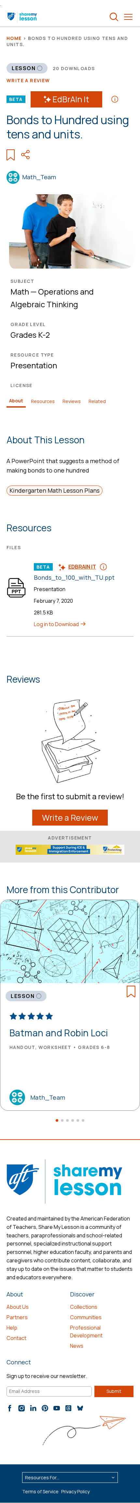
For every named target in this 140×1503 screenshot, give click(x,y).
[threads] (68, 1408)
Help (12, 1327)
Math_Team (39, 177)
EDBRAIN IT (82, 566)
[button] (57, 1120)
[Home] (23, 16)
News (76, 1345)
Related (97, 401)
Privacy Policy (75, 1491)
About (16, 401)
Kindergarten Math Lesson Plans (54, 490)
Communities (86, 1317)
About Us (18, 1306)
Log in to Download (57, 624)
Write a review (28, 80)
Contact (16, 1338)
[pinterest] (45, 1408)
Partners (17, 1317)
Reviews (72, 401)
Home (14, 38)
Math (19, 291)
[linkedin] (33, 1408)
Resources (43, 401)
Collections (83, 1306)
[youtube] (56, 1408)
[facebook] (10, 1408)
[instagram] (21, 1408)
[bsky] (80, 1408)
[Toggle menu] (128, 17)
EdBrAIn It (70, 99)
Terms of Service (40, 1491)
